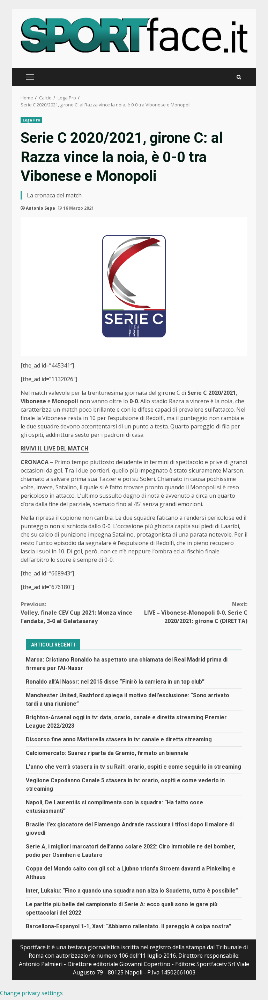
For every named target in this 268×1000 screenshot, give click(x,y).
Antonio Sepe (40, 208)
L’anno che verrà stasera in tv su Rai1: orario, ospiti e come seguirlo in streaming (133, 766)
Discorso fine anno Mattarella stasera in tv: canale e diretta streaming (119, 739)
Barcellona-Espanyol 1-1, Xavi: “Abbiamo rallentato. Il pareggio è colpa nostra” (128, 926)
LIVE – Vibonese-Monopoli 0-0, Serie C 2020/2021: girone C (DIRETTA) (195, 612)
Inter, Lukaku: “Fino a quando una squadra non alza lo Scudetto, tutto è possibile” (132, 890)
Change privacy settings (31, 993)
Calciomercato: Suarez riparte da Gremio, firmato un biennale (107, 753)
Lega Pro (31, 120)
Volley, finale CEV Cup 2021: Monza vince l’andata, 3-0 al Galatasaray (76, 612)
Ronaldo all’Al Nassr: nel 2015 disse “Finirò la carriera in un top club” (115, 681)
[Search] (239, 77)
